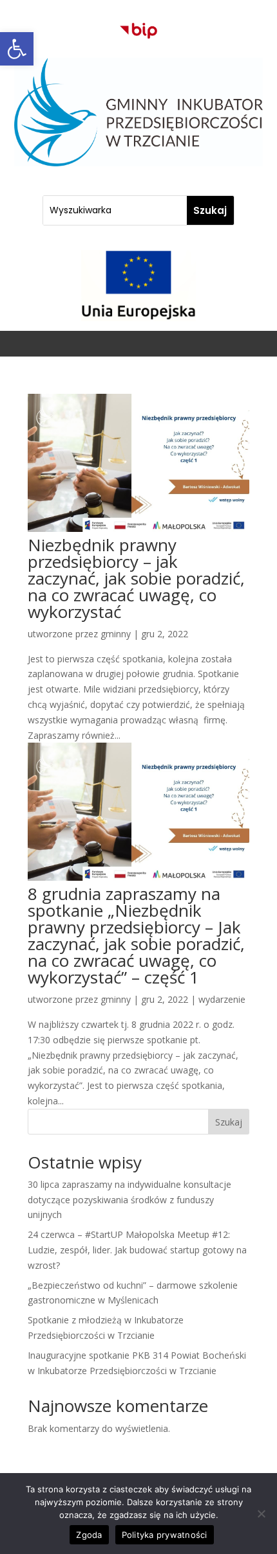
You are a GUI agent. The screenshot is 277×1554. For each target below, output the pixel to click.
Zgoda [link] (89, 1535)
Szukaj (228, 1122)
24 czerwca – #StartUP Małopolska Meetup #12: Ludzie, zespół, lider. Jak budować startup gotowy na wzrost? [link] (137, 1249)
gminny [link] (115, 634)
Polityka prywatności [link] (164, 1535)
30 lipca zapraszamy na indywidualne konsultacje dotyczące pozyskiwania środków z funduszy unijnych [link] (129, 1199)
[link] (16, 49)
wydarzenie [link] (221, 999)
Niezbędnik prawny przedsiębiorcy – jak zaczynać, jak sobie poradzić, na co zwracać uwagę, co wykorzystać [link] (136, 578)
